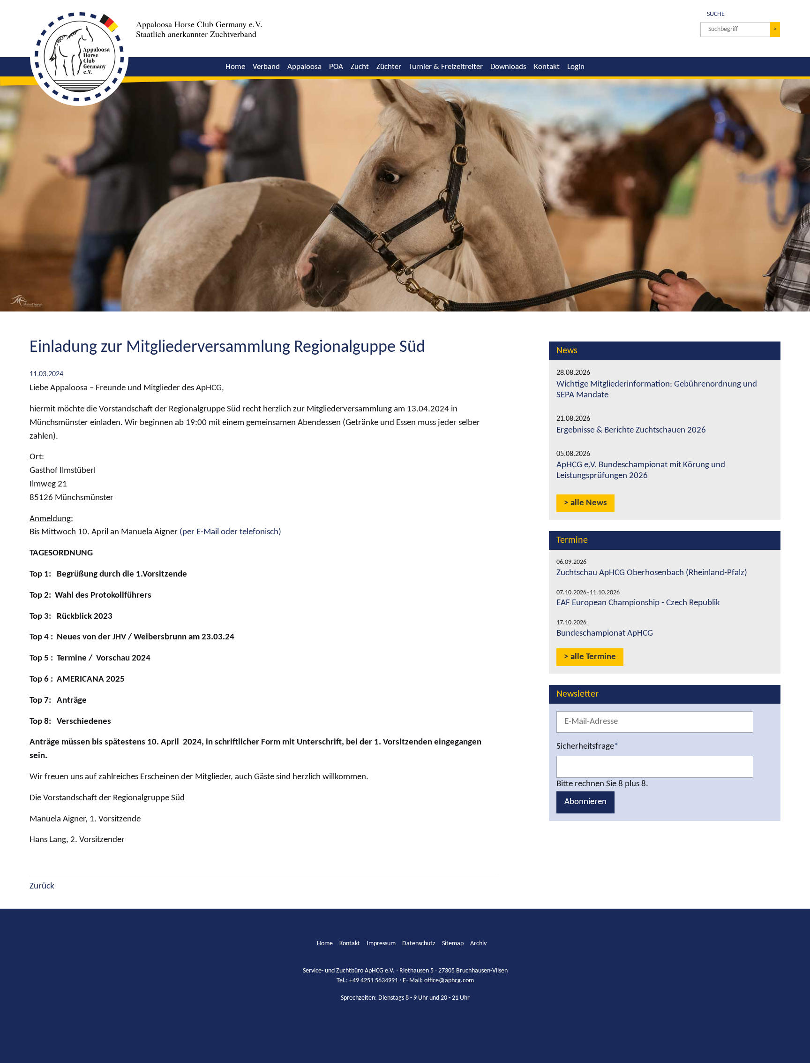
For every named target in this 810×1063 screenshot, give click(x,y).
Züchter (388, 67)
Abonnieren (585, 801)
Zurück (42, 886)
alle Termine (593, 657)
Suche (712, 13)
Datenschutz (418, 943)
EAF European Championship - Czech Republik (638, 603)
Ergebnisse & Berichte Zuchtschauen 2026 (631, 430)
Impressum (381, 943)
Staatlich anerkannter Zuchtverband (196, 33)
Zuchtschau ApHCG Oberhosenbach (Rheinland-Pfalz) (651, 573)
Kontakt (547, 67)
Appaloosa (304, 67)
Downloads (508, 67)
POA (336, 67)
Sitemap (453, 943)
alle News (588, 503)
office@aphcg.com (449, 980)
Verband (266, 67)
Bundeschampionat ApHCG (604, 633)
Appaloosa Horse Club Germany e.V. (199, 24)
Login (576, 67)
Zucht (360, 67)
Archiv (478, 943)
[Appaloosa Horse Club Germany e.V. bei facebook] (398, 1021)
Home (235, 67)
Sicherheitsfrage (587, 745)
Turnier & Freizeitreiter (446, 67)
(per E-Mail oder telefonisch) (230, 532)
